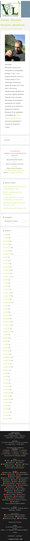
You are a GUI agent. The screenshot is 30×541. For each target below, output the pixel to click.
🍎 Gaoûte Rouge (23, 485)
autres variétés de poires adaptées (15, 467)
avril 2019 (6, 405)
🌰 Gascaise (23, 452)
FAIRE (15, 525)
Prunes (15, 507)
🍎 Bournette (11, 474)
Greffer (15, 532)
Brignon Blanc (6, 508)
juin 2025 (5, 257)
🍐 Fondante (19, 462)
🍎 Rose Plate (8, 496)
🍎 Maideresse (8, 490)
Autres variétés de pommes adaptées (15, 503)
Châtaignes (15, 449)
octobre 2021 (6, 363)
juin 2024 (5, 279)
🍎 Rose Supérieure (19, 496)
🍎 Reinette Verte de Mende (14, 492)
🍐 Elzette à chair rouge (17, 460)
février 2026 (6, 241)
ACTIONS (15, 441)
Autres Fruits (15, 513)
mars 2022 (6, 347)
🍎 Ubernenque (14, 501)
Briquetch (13, 508)
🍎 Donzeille (22, 481)
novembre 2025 (7, 247)
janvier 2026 (6, 244)
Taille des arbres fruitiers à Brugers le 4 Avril (15, 208)
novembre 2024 (7, 270)
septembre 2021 (7, 367)
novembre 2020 (7, 392)
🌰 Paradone (15, 453)
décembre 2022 (7, 321)
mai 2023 (5, 308)
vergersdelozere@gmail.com (16, 172)
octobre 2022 (6, 328)
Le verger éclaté (10, 444)
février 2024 (6, 289)
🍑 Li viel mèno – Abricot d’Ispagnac (14, 515)
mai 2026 (5, 234)
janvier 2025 (6, 267)
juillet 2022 (6, 338)
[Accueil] (1, 28)
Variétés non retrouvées (15, 522)
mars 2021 (6, 383)
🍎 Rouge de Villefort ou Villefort (14, 498)
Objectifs (10, 434)
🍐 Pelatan (18, 464)
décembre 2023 (7, 292)
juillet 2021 (6, 370)
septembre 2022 (7, 331)
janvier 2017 (6, 418)
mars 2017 (6, 415)
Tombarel (18, 510)
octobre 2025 (6, 250)
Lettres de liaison (19, 437)
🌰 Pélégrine (24, 453)
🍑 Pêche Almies (20, 516)
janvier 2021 (6, 389)
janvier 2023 (6, 318)
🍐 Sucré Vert (20, 466)
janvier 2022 (6, 354)
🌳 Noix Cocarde (9, 516)
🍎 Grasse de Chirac (9, 489)
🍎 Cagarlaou (22, 479)
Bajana (3, 530)
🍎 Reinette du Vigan (9, 494)
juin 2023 (5, 305)
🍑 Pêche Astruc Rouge (9, 518)
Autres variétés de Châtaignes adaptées (15, 455)
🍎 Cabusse (14, 479)
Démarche (17, 434)
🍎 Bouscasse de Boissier (8, 478)
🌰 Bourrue (14, 450)
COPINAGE (11, 536)
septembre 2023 (7, 302)
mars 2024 (6, 286)
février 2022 (6, 350)
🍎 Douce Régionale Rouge (8, 485)
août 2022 (5, 334)
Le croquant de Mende (21, 530)
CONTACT (19, 536)
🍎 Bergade (23, 472)
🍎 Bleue (3, 474)
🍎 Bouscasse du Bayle (14, 476)
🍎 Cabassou (6, 479)
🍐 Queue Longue (10, 466)
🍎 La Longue (21, 489)
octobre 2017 (6, 412)
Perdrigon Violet (22, 508)
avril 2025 (6, 260)
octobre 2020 (6, 396)
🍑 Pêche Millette (22, 518)
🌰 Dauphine (6, 452)
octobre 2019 (6, 402)
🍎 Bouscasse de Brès (22, 478)
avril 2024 (6, 283)
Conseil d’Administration (11, 435)
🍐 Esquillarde (10, 462)
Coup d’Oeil (9, 437)
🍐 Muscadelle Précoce (7, 464)
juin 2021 (5, 373)
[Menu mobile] (28, 2)
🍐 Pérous (25, 464)
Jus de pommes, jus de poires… (14, 527)
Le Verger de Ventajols (7, 442)
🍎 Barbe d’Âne (6, 472)
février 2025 (6, 263)
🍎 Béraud (16, 472)
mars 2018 (6, 409)
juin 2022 (5, 341)
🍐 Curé (7, 460)
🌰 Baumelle (5, 450)
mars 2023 (6, 312)
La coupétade (10, 530)
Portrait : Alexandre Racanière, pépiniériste (13, 28)
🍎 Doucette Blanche (9, 483)
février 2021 (6, 386)
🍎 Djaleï (14, 481)
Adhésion (22, 435)
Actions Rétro (20, 444)
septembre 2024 (7, 276)
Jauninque (11, 510)
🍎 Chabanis (6, 481)
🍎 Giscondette (10, 487)
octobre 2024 (6, 273)
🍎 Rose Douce (21, 494)
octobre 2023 (6, 299)
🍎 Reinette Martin (19, 490)
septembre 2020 (7, 399)
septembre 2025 (7, 254)
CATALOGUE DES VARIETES (15, 447)
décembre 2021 (7, 357)
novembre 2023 (7, 296)
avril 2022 (6, 344)
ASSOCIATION (15, 432)
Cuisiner (15, 528)
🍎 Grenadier (19, 487)
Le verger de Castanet (22, 442)
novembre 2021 (7, 360)
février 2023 (6, 315)
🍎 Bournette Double (22, 474)
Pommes (15, 471)
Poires (15, 459)
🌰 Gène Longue (5, 453)
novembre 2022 (7, 325)
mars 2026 (6, 237)
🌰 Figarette (14, 452)
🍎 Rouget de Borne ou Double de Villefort (14, 499)
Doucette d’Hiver (21, 483)
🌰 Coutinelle (22, 450)
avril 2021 (6, 379)
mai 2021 (5, 376)
